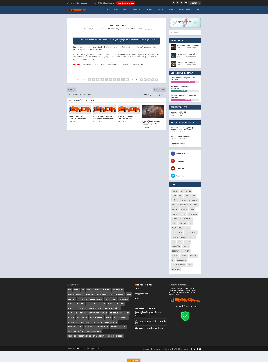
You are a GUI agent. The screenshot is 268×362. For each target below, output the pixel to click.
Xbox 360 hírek (137, 29)
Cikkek (116, 9)
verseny (193, 256)
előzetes (175, 200)
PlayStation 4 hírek (116, 304)
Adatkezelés (167, 349)
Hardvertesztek (117, 294)
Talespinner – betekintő (186, 54)
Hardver (160, 9)
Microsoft (188, 219)
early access (190, 196)
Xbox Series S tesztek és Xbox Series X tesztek (86, 336)
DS (83, 290)
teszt (187, 251)
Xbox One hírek (102, 327)
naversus (182, 145)
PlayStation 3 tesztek (96, 304)
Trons (137, 288)
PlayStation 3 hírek (123, 29)
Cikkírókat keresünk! (125, 3)
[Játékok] (185, 302)
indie (192, 209)
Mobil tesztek (96, 299)
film (184, 200)
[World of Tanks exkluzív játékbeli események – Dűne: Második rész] (153, 111)
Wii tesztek (72, 322)
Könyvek (171, 9)
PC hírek (111, 29)
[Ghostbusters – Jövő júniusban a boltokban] (80, 109)
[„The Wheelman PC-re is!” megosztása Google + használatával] (98, 80)
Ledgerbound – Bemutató (186, 63)
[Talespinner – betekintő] (173, 55)
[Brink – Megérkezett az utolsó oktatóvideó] (129, 109)
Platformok (137, 9)
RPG (173, 242)
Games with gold (184, 205)
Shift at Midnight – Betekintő (188, 46)
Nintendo (183, 223)
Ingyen (175, 214)
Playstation (177, 233)
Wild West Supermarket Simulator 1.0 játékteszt (184, 96)
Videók (125, 9)
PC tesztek (193, 48)
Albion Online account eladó (181, 136)
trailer (175, 256)
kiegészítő (176, 219)
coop (174, 196)
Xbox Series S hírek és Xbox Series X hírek (84, 331)
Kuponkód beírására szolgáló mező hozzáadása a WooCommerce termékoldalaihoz (148, 314)
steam (187, 242)
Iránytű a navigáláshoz (184, 22)
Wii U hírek (84, 322)
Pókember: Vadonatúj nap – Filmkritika (181, 87)
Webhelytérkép (73, 3)
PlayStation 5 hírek (111, 308)
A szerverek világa (146, 308)
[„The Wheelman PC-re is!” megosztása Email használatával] (123, 80)
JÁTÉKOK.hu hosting (106, 3)
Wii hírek (124, 318)
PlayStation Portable (98, 313)
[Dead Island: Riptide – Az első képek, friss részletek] (104, 109)
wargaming (181, 260)
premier (175, 237)
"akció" (175, 191)
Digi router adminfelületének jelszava (149, 328)
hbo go (175, 209)
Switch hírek (82, 318)
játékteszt (192, 214)
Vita (116, 318)
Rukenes (182, 138)
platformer (177, 228)
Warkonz (182, 131)
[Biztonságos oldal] (185, 322)
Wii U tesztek (97, 322)
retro (192, 237)
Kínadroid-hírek (144, 285)
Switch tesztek (96, 318)
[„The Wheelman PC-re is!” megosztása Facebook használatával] (89, 80)
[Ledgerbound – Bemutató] (173, 64)
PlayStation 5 (95, 308)
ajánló (188, 191)
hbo (195, 205)
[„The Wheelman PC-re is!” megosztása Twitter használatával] (94, 80)
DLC (180, 196)
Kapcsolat (156, 349)
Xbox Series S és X (115, 336)
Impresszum (146, 349)
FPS (173, 205)
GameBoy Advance (75, 294)
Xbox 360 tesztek (75, 327)
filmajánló (193, 200)
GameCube (90, 294)
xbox (190, 265)
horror (184, 209)
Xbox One (176, 269)
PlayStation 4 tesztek (77, 308)
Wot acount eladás (178, 143)
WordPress (98, 349)
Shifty (84, 29)
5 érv (137, 299)
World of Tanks (178, 265)
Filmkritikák (118, 290)
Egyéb (89, 290)
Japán (183, 214)
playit (187, 228)
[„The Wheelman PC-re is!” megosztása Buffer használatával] (115, 80)
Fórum (197, 9)
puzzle (184, 237)
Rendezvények (184, 9)
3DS (69, 290)
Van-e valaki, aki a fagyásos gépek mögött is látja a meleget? (183, 129)
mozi (174, 223)
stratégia (176, 246)
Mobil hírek (82, 299)
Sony (180, 242)
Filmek (149, 9)
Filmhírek (106, 290)
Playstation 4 (190, 233)
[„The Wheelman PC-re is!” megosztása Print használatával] (127, 80)
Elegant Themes (78, 349)
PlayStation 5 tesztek (77, 313)
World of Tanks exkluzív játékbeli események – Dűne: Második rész (153, 123)
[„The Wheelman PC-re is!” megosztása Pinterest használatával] (106, 80)
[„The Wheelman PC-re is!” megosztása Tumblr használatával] (102, 80)
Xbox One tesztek (118, 327)
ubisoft (184, 256)
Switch (186, 246)
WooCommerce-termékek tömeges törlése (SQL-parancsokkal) (150, 322)
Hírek (107, 9)
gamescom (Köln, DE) (178, 112)
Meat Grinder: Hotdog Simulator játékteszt (183, 78)
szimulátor (177, 251)
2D (182, 191)
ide (142, 64)
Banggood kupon (141, 294)
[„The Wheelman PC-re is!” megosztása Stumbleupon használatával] (119, 80)
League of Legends (88, 3)
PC (191, 223)
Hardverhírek (102, 294)
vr (173, 260)
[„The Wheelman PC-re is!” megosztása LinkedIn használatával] (110, 80)
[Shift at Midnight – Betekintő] (173, 47)
